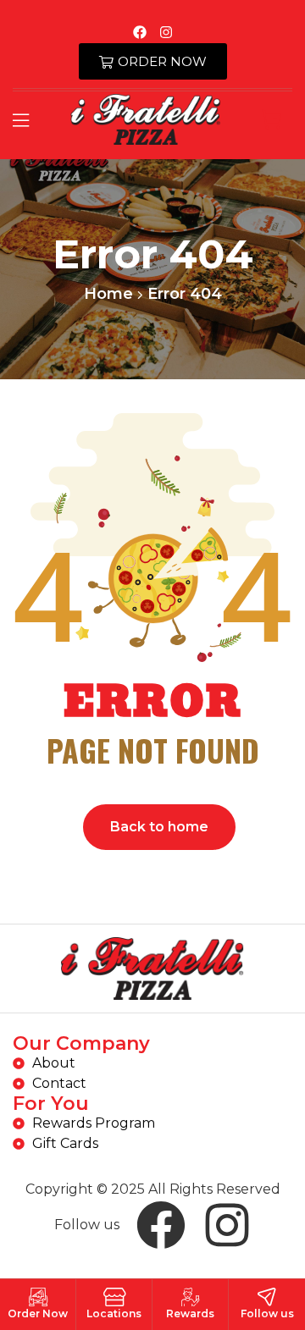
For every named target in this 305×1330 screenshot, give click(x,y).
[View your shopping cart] (271, 119)
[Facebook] (140, 32)
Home (108, 293)
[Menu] (21, 120)
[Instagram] (166, 32)
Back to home (159, 827)
